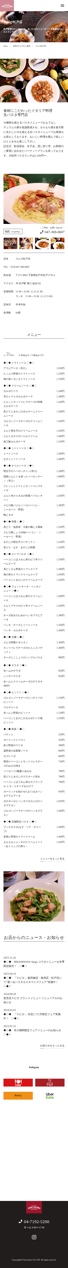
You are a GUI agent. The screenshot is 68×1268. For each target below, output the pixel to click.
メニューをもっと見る (52, 858)
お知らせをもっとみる (52, 1045)
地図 (13, 231)
